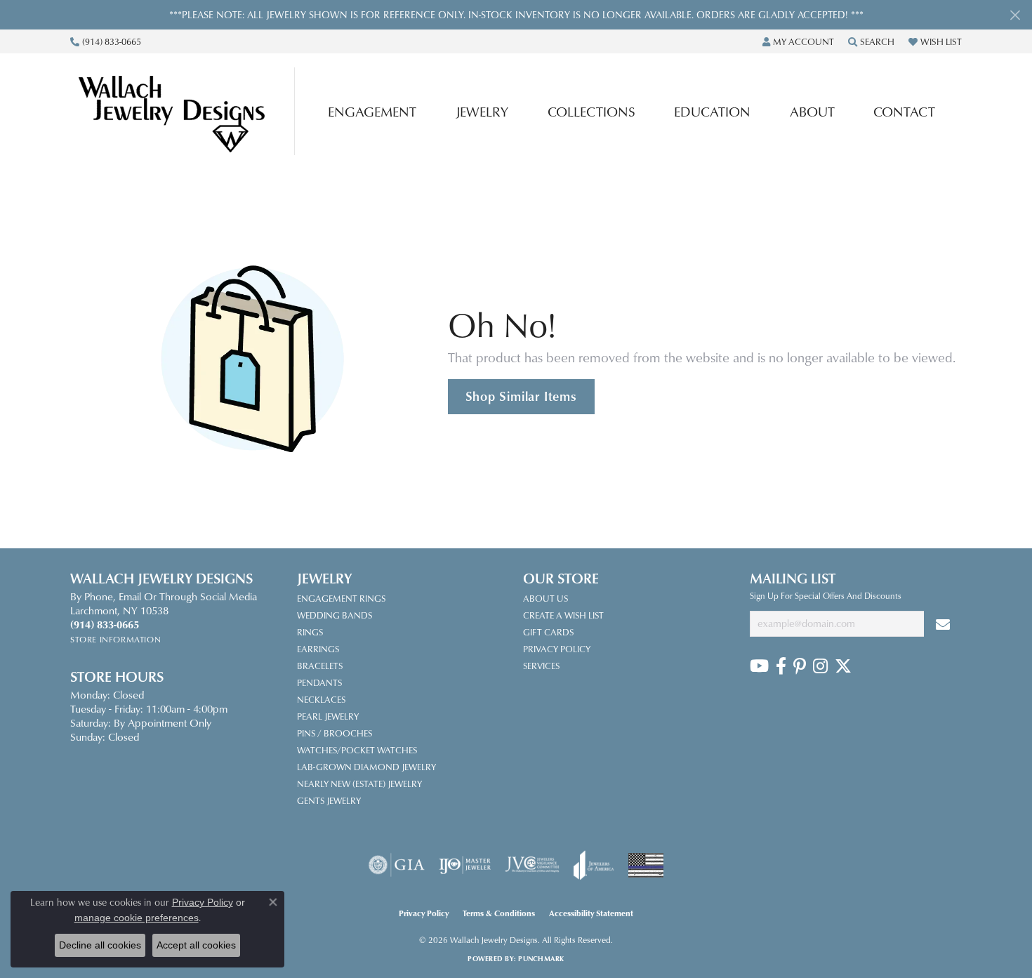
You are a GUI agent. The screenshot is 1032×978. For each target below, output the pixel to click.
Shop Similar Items (521, 396)
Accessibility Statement (591, 913)
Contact (904, 111)
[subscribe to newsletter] (943, 624)
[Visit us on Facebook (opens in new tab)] (781, 666)
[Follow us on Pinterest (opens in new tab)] (799, 666)
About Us (545, 598)
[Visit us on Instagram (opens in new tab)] (820, 666)
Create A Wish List (563, 615)
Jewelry (482, 111)
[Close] (1015, 15)
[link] (105, 41)
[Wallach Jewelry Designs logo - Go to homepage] (186, 111)
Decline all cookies (100, 945)
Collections (591, 111)
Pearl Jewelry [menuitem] (328, 716)
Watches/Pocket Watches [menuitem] (357, 750)
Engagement (372, 111)
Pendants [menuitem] (319, 682)
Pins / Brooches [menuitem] (334, 733)
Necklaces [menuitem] (321, 699)
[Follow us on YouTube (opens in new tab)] (759, 666)
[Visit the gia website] (397, 865)
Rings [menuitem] (310, 632)
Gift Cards (548, 632)
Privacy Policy (556, 648)
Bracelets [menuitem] (320, 665)
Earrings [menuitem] (318, 648)
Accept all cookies (196, 945)
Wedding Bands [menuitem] (334, 615)
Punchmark (541, 958)
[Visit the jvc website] (532, 865)
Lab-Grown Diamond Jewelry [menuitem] (366, 766)
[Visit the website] (645, 865)
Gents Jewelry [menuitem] (329, 800)
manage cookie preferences (136, 917)
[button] (798, 41)
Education (712, 111)
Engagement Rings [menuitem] (341, 598)
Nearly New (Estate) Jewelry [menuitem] (359, 783)
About (812, 111)
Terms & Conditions (499, 913)
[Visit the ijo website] (465, 865)
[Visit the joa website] (594, 865)
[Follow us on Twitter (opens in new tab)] (843, 666)
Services (541, 665)
